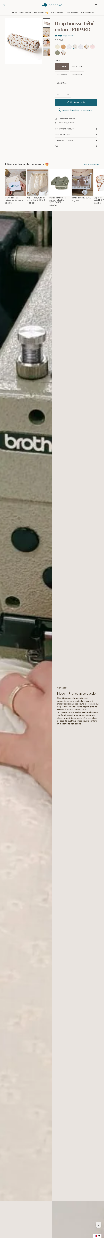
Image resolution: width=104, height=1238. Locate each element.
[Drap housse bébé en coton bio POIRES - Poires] (75, 46)
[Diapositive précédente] (8, 41)
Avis (56, 146)
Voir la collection (91, 164)
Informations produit (64, 129)
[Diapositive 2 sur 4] (46, 32)
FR (99, 1236)
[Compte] (90, 5)
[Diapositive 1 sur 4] (46, 23)
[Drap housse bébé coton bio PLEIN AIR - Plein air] (80, 46)
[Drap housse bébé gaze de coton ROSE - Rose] (92, 46)
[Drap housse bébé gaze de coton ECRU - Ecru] (57, 46)
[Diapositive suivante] (39, 41)
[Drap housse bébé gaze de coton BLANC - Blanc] (69, 46)
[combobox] (97, 1236)
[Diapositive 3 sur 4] (46, 42)
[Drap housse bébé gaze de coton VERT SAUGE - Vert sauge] (57, 52)
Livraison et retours (64, 140)
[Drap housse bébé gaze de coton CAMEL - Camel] (63, 46)
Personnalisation (62, 135)
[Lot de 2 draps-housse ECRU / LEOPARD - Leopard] (63, 52)
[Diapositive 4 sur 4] (46, 52)
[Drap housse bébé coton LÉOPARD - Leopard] (86, 46)
